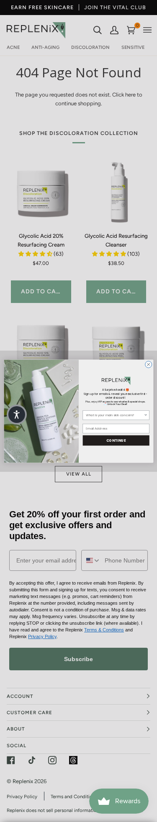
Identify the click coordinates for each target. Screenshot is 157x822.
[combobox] (115, 415)
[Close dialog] (148, 364)
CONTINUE (116, 440)
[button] (17, 415)
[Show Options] (145, 415)
